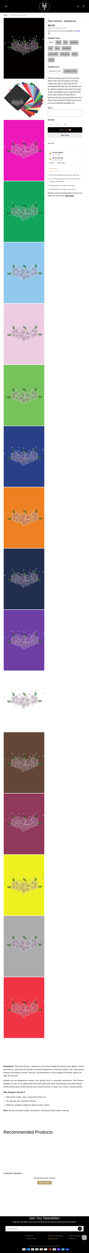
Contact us (52, 162)
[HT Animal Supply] (44, 6)
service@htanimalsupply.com (63, 103)
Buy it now (65, 135)
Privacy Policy (31, 1238)
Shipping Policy (53, 1238)
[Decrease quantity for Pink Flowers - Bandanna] (50, 124)
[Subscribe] (80, 1229)
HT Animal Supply (41, 1246)
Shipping (50, 28)
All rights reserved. (53, 1246)
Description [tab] (53, 169)
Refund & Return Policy (77, 1236)
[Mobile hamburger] (5, 6)
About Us (30, 1236)
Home (5, 15)
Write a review (44, 1183)
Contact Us (72, 1238)
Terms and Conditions (55, 1236)
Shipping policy (61, 162)
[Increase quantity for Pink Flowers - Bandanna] (65, 124)
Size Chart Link (54, 81)
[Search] (78, 6)
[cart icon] (83, 6)
